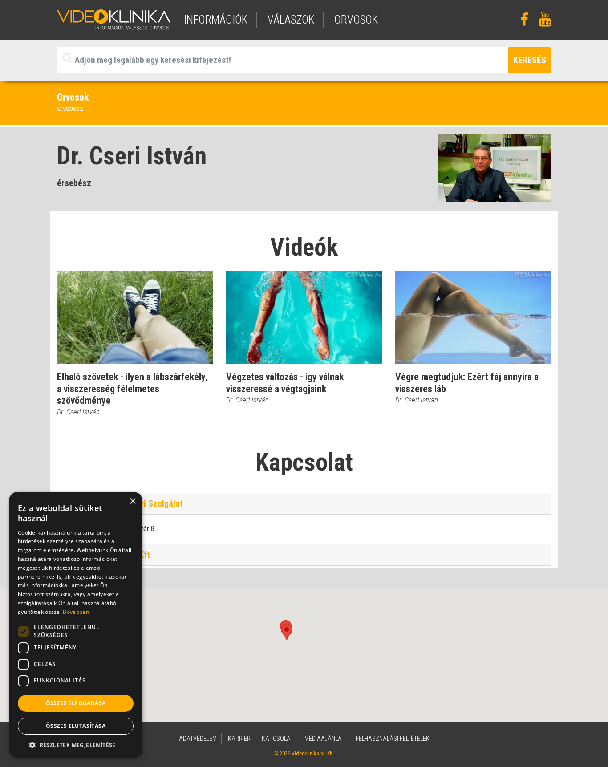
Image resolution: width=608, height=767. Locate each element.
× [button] (132, 501)
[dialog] (75, 625)
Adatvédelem (198, 738)
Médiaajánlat (324, 738)
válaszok (291, 19)
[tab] (304, 504)
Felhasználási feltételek (393, 738)
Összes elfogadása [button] (76, 703)
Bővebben (76, 612)
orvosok (356, 19)
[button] (286, 632)
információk (215, 19)
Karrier (239, 738)
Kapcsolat (277, 738)
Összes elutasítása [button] (75, 726)
